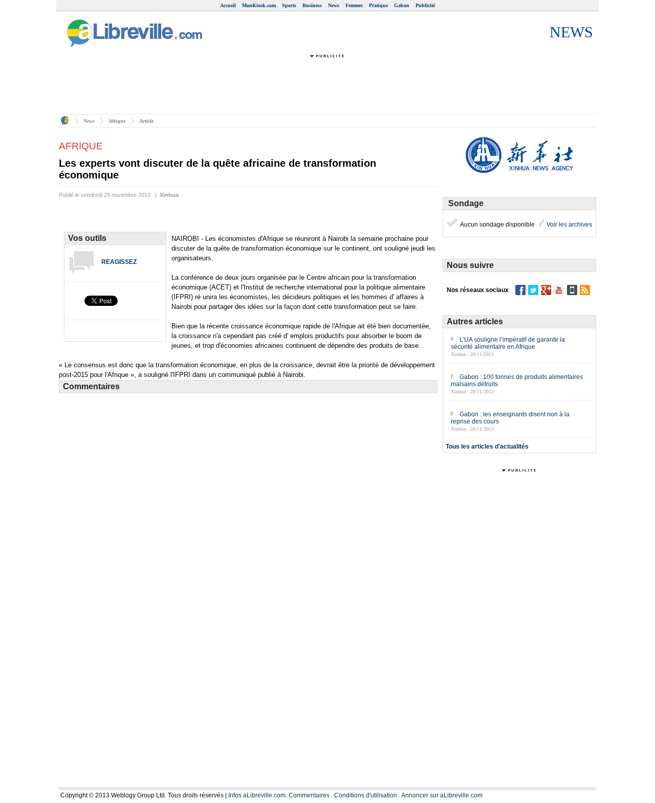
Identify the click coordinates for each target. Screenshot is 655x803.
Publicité (425, 5)
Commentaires (309, 795)
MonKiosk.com (259, 5)
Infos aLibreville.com (257, 795)
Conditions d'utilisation (365, 795)
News (333, 5)
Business (312, 5)
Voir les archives (568, 224)
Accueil (228, 5)
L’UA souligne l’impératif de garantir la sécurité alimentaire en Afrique (508, 343)
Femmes (354, 5)
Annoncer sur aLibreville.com (442, 795)
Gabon (401, 5)
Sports (289, 5)
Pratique (378, 5)
